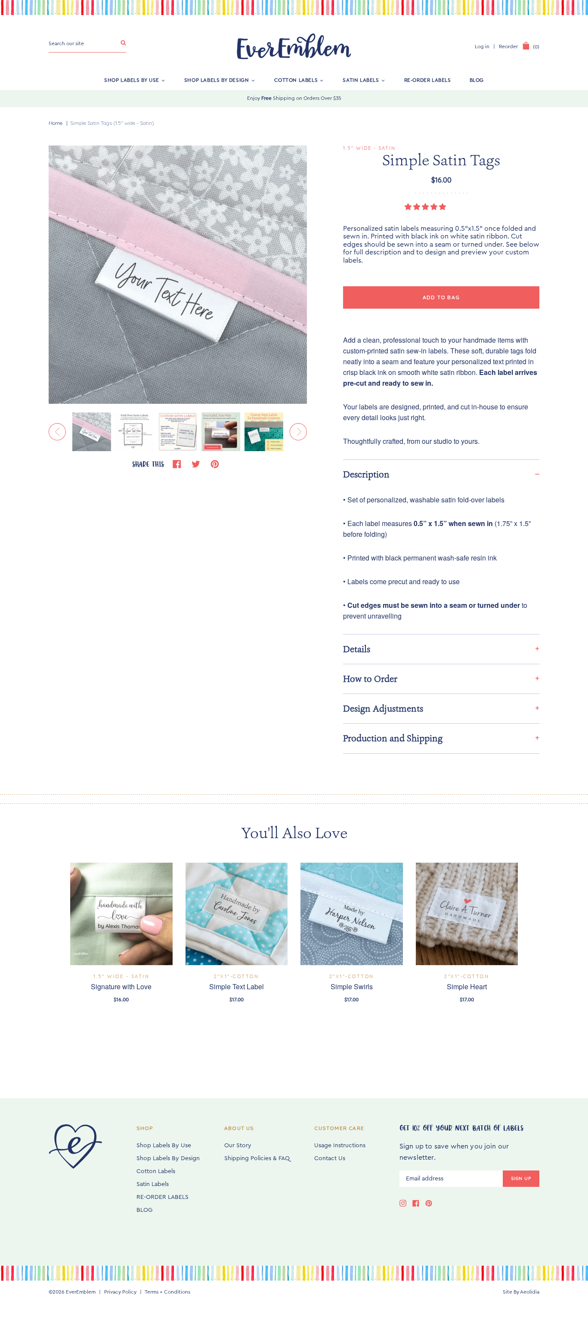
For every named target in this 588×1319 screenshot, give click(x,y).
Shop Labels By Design (216, 80)
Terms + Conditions (167, 1291)
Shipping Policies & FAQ (257, 1158)
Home (55, 123)
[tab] (441, 474)
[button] (426, 207)
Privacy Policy (120, 1291)
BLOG (477, 80)
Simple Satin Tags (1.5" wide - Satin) (112, 123)
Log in (482, 46)
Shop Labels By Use (131, 80)
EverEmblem (81, 1291)
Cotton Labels (296, 80)
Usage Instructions (339, 1146)
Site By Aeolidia (521, 1291)
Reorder (508, 46)
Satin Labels (361, 80)
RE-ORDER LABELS (427, 80)
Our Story (237, 1146)
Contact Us (329, 1158)
